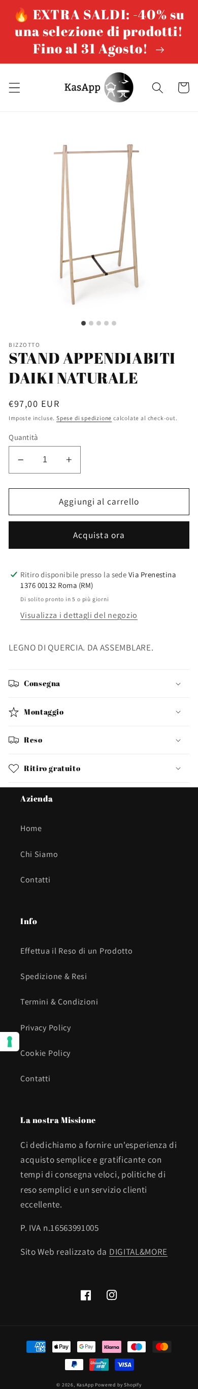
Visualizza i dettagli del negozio (79, 615)
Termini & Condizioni (59, 1001)
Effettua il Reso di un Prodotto (76, 950)
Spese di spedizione (84, 418)
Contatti (35, 879)
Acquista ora (99, 535)
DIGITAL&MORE (138, 1251)
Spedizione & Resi (53, 976)
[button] (14, 88)
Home (31, 828)
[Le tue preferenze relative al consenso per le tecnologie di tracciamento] (9, 1041)
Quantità (23, 437)
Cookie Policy (45, 1053)
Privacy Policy (45, 1027)
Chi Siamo (39, 854)
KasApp (85, 1384)
